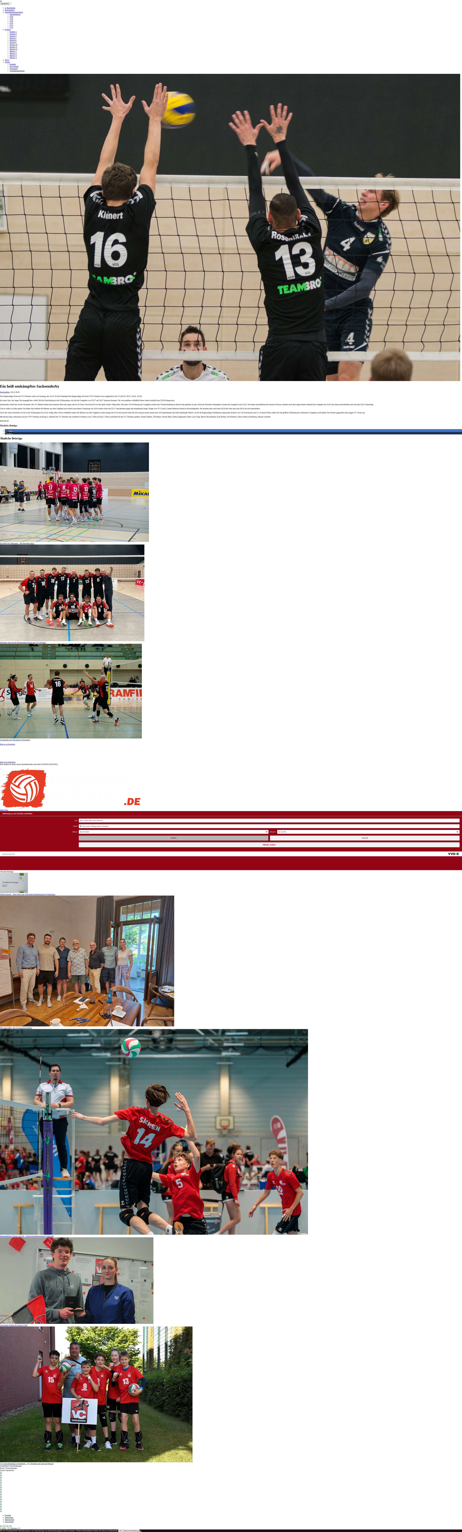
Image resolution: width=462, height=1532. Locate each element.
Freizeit (7, 30)
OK (120, 1531)
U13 (11, 25)
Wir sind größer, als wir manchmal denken (16, 1028)
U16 (11, 21)
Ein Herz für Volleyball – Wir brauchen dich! (17, 543)
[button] (9, 431)
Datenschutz (9, 1520)
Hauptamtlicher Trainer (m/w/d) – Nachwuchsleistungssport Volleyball (27, 1236)
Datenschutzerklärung (131, 1531)
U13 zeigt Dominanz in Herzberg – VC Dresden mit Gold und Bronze (27, 1464)
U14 (11, 23)
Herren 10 (13, 45)
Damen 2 (13, 34)
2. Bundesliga (10, 8)
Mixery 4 (13, 58)
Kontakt (13, 64)
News (7, 60)
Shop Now (4, 810)
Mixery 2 (13, 53)
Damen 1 (13, 32)
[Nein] (140, 1531)
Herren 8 (13, 40)
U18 (11, 19)
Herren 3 (13, 36)
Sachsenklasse (15, 14)
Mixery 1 (13, 51)
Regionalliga (9, 10)
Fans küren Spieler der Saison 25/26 (13, 1325)
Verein (7, 62)
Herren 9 (13, 43)
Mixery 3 (13, 56)
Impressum (9, 1517)
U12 (11, 27)
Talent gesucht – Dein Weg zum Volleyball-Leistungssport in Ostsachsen (27, 894)
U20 (11, 17)
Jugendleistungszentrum (14, 12)
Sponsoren (14, 69)
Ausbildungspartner (17, 71)
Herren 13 (13, 49)
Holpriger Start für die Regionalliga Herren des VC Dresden (23, 643)
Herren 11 (13, 47)
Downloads (14, 66)
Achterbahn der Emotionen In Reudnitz (15, 740)
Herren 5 (13, 38)
